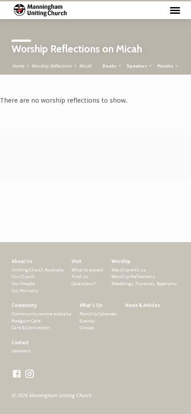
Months (165, 65)
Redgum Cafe (26, 321)
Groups (87, 327)
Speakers (137, 65)
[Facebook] (17, 374)
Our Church (23, 276)
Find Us (80, 276)
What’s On (91, 305)
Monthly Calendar (98, 314)
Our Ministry (25, 291)
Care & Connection (31, 327)
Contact (20, 343)
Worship (121, 261)
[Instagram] (29, 374)
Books (110, 65)
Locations (21, 351)
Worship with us (128, 270)
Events (87, 321)
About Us (22, 261)
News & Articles (142, 305)
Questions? (84, 284)
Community (24, 305)
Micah (85, 66)
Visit (77, 261)
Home (18, 66)
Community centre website (42, 314)
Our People (23, 284)
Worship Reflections (52, 66)
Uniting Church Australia (38, 270)
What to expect (87, 270)
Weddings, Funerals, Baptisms (144, 284)
